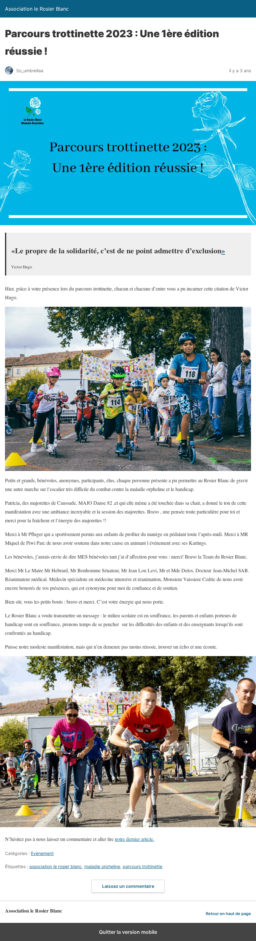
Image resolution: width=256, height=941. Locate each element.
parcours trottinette (142, 866)
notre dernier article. (134, 839)
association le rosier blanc (55, 866)
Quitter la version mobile (128, 932)
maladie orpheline (102, 866)
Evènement (42, 853)
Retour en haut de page (228, 913)
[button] (245, 741)
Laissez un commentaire (128, 886)
